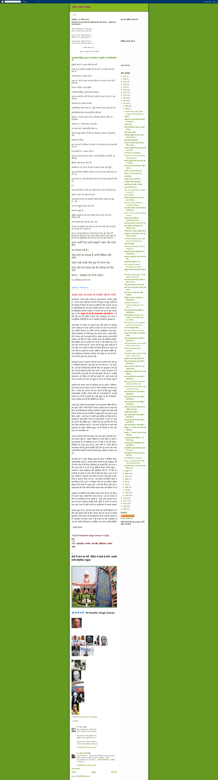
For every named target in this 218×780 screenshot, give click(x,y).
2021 (125, 82)
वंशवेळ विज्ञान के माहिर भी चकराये (133, 184)
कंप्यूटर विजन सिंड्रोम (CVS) (132, 262)
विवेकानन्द (102, 543)
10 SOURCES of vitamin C (133, 458)
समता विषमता (127, 176)
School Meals (129, 195)
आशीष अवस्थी (82, 753)
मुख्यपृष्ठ (94, 772)
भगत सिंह (94, 543)
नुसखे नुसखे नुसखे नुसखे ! (131, 140)
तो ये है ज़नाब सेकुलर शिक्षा (131, 328)
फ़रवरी (127, 493)
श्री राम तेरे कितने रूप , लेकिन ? (107, 760)
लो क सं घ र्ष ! (78, 612)
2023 (125, 76)
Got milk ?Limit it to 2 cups (134, 330)
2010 (125, 503)
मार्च (126, 490)
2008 (125, 509)
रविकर (81, 727)
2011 (125, 501)
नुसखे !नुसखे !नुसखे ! (130, 132)
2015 (125, 98)
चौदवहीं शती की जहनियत (130, 412)
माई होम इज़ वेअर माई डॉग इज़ (132, 179)
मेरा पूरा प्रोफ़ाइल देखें (127, 518)
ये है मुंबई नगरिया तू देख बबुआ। (132, 182)
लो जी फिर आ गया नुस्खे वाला (132, 153)
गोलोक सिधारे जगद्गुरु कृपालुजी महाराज (135, 231)
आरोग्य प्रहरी (128, 124)
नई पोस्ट (74, 772)
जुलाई (127, 479)
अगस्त (127, 476)
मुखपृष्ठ (74, 15)
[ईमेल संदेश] (94, 541)
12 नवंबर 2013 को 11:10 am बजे (86, 747)
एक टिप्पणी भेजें (76, 769)
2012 (125, 498)
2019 (125, 87)
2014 (125, 101)
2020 (125, 84)
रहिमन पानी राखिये (129, 244)
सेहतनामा (126, 116)
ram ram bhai (81, 6)
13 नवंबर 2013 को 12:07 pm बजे (86, 765)
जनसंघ (87, 543)
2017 (125, 92)
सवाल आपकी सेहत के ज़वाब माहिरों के (134, 425)
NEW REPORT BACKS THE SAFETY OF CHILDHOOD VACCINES (134, 317)
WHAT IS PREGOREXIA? (133, 171)
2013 (125, 103)
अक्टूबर (127, 471)
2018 (125, 90)
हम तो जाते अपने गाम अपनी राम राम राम (135, 223)
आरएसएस (80, 543)
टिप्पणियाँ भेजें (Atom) (84, 776)
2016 (125, 95)
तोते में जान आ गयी (80, 556)
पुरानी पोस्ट (114, 772)
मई (126, 484)
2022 (125, 79)
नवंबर (126, 109)
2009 (125, 506)
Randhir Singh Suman (91, 535)
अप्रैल (127, 487)
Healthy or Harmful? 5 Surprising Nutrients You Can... (134, 305)
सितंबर (127, 473)
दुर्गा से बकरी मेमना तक (130, 187)
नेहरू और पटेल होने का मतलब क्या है (134, 285)
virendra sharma (129, 516)
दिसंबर (127, 106)
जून (126, 482)
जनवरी (127, 495)
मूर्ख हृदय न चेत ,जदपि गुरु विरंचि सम (134, 358)
